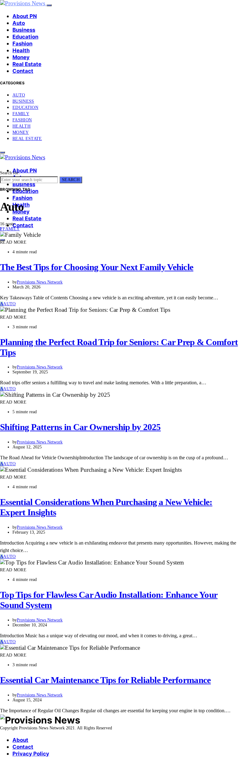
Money (21, 57)
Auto (18, 23)
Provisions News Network (40, 282)
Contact (22, 71)
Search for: (10, 173)
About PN (24, 16)
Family (20, 113)
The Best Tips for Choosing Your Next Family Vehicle (96, 267)
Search (71, 179)
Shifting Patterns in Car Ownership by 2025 (80, 427)
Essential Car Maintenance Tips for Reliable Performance (105, 680)
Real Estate (26, 64)
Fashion (22, 43)
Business (23, 30)
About (20, 740)
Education (25, 37)
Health (21, 50)
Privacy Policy (30, 754)
